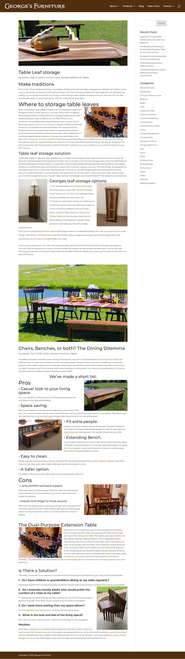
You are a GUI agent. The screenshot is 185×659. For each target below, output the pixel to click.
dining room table (111, 359)
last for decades (85, 635)
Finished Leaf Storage (82, 186)
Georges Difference (71, 77)
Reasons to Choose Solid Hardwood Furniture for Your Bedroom (152, 40)
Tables (86, 77)
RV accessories (146, 164)
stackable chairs (32, 610)
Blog (141, 6)
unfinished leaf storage (47, 235)
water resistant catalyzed (104, 461)
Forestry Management (149, 133)
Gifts (142, 149)
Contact (167, 6)
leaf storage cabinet (75, 559)
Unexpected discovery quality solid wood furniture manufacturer (153, 73)
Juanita (25, 77)
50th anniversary (147, 88)
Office (142, 156)
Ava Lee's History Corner (150, 95)
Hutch (142, 153)
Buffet (142, 103)
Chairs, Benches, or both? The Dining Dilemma (71, 348)
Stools (142, 172)
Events (143, 130)
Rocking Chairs (146, 160)
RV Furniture (145, 168)
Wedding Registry (148, 183)
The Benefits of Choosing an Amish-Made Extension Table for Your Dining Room (152, 49)
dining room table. (86, 536)
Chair (46, 353)
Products (127, 6)
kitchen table (117, 533)
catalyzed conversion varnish (41, 139)
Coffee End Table (147, 111)
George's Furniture (60, 353)
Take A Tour (153, 6)
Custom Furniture (148, 114)
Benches (22, 410)
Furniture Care (52, 77)
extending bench (71, 432)
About (113, 6)
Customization (146, 122)
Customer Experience (149, 118)
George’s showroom (43, 632)
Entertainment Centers (150, 126)
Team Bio (144, 179)
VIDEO (70, 451)
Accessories (145, 92)
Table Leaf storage (39, 72)
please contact (119, 635)
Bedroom (144, 99)
